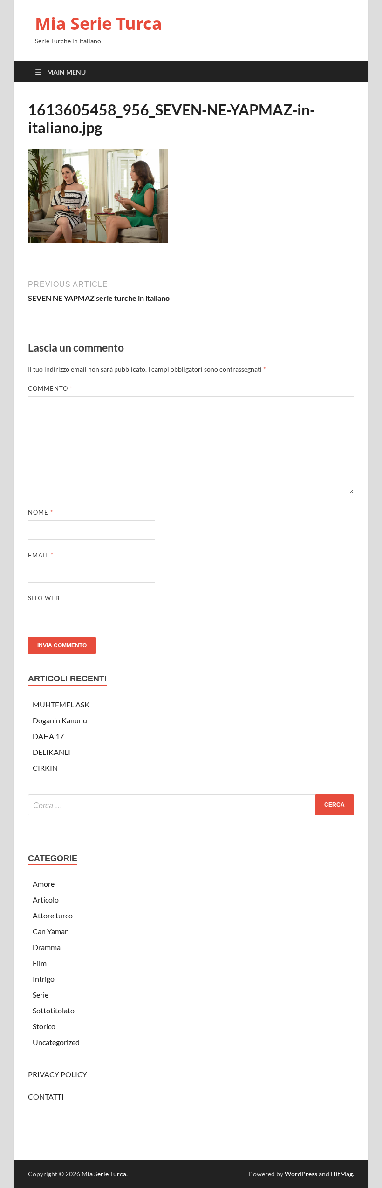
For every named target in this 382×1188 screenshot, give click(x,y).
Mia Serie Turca (98, 23)
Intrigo (44, 978)
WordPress (301, 1174)
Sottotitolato (54, 1010)
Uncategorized (56, 1042)
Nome (40, 512)
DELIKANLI (51, 751)
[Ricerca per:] (191, 804)
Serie (40, 994)
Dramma (47, 947)
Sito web (44, 598)
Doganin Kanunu (60, 720)
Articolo (46, 899)
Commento (50, 388)
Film (40, 962)
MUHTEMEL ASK (61, 704)
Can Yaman (51, 931)
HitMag (342, 1174)
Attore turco (53, 915)
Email (41, 555)
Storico (44, 1026)
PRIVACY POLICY (57, 1074)
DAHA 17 (48, 736)
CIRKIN (45, 767)
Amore (44, 883)
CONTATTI (46, 1096)
